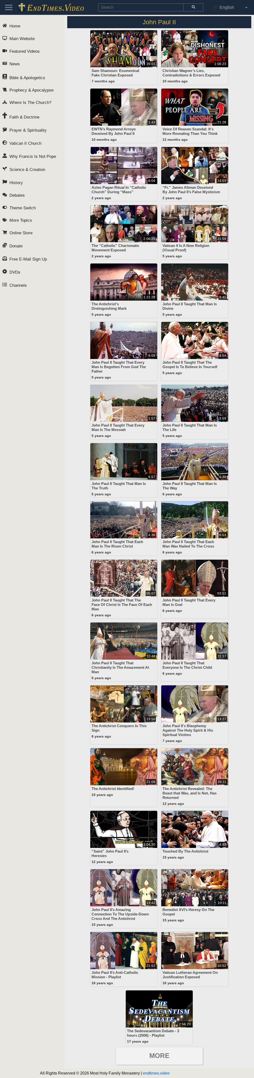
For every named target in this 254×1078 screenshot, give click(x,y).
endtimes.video (156, 1073)
